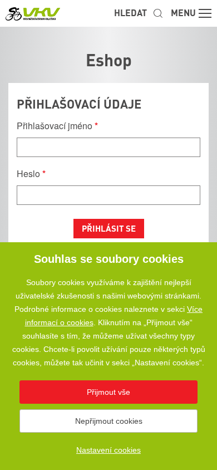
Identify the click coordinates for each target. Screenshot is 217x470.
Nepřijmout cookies (108, 421)
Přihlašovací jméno (57, 125)
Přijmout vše (108, 392)
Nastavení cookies (108, 449)
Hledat (130, 12)
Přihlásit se (109, 228)
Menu (183, 12)
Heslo (31, 173)
